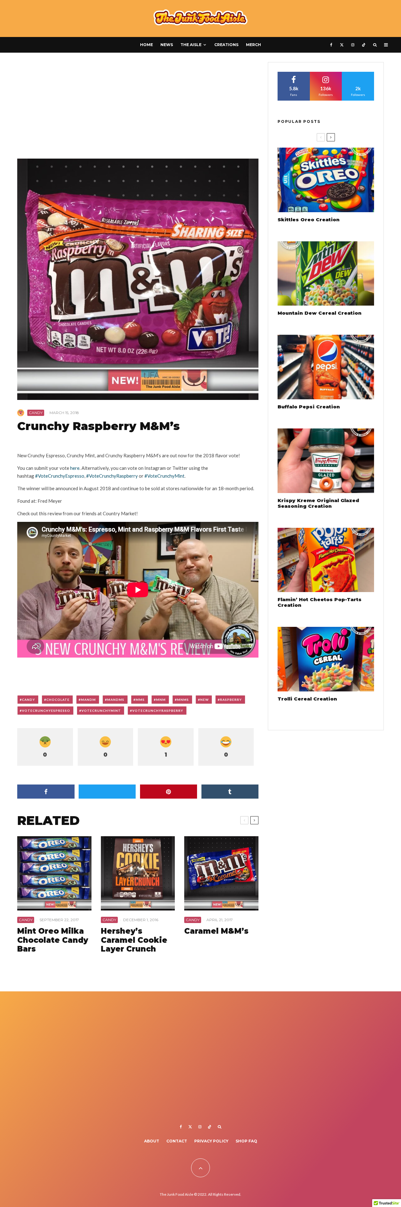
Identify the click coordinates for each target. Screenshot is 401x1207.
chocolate (58, 699)
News (166, 44)
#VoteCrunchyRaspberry (112, 476)
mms (140, 699)
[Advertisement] (137, 108)
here (75, 468)
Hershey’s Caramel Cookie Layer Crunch (134, 940)
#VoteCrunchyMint (164, 476)
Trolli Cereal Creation (307, 699)
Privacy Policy (211, 1141)
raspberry (231, 699)
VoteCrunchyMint (101, 710)
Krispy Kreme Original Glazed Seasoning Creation (318, 503)
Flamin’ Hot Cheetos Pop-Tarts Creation (320, 602)
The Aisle (190, 44)
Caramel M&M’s (216, 931)
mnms (183, 699)
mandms (115, 699)
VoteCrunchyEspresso (46, 710)
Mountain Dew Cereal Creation (320, 313)
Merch (253, 44)
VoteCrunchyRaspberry (157, 710)
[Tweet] (107, 792)
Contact (176, 1141)
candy (28, 699)
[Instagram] (352, 45)
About (151, 1141)
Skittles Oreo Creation (309, 220)
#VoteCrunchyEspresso (59, 476)
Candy (36, 412)
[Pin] (168, 792)
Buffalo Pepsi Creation (309, 407)
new (204, 699)
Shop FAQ (246, 1141)
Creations (226, 44)
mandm (88, 699)
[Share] (46, 792)
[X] (341, 45)
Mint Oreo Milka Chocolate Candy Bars (52, 940)
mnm (161, 699)
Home (146, 44)
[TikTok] (363, 45)
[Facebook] (331, 45)
